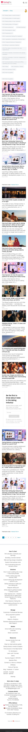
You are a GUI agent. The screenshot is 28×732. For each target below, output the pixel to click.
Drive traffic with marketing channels (13, 629)
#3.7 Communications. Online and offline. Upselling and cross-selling (13, 62)
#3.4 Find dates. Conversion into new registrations (12, 48)
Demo (13, 655)
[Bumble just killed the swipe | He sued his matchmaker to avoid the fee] (14, 508)
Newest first (14, 184)
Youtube (11, 672)
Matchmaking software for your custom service (13, 604)
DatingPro (5, 10)
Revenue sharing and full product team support (12, 622)
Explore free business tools (13, 562)
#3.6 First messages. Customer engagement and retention (14, 58)
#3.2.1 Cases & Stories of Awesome (12, 42)
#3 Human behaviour (8, 27)
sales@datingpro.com (13, 688)
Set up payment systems (13, 614)
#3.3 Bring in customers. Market (11, 45)
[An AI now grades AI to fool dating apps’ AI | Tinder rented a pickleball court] (14, 458)
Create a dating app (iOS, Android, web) (13, 576)
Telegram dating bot (13, 587)
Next (18, 537)
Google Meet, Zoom (16, 685)
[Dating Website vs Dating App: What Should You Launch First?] (14, 110)
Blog (11, 10)
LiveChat (12, 686)
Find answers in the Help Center (13, 648)
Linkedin (5, 672)
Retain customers (13, 632)
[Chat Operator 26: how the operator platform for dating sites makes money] (14, 87)
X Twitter (16, 669)
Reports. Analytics (13, 619)
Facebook (10, 669)
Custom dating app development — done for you (12, 580)
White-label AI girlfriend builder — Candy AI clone (13, 590)
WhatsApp (7, 686)
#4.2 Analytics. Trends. (17, 66)
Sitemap (13, 676)
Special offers (13, 660)
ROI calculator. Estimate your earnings (13, 554)
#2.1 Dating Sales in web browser (11, 15)
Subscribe (14, 416)
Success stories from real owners (13, 641)
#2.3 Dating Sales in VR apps (10, 24)
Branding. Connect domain (13, 557)
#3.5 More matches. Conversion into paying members (14, 53)
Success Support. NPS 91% (13, 658)
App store (13, 617)
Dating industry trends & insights (12, 646)
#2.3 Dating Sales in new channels (11, 21)
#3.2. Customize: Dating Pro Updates (12, 36)
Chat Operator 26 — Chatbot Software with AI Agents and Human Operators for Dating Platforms (12, 596)
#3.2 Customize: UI (7, 33)
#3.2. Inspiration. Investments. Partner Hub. (14, 39)
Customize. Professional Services (12, 612)
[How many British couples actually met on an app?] (14, 192)
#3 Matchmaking (21, 27)
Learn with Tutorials (13, 653)
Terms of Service (13, 667)
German (5, 673)
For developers (13, 651)
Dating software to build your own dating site (12, 584)
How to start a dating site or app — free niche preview (13, 572)
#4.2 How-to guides (8, 72)
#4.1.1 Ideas (5, 66)
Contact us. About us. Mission (12, 662)
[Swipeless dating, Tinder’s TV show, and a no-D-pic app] (14, 316)
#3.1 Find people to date (9, 30)
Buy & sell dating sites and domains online (12, 565)
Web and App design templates (13, 560)
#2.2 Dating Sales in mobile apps (11, 18)
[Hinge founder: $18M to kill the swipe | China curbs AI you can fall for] (14, 291)
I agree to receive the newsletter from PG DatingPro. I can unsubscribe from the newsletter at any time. (14, 421)
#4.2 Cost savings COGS (9, 69)
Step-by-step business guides (12, 644)
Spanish (11, 673)
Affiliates (12, 665)
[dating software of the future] (6, 2)
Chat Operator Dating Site (12, 601)
